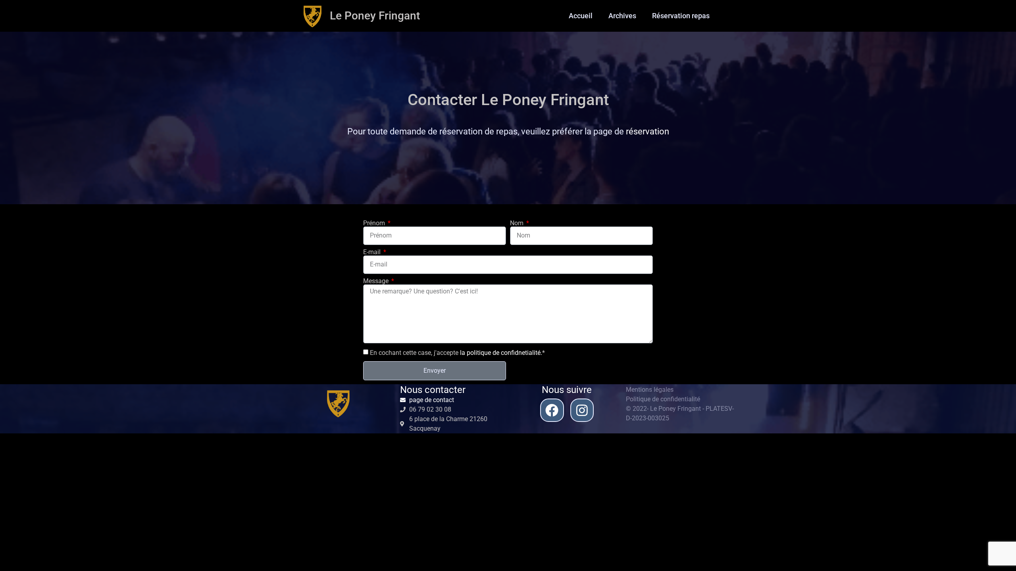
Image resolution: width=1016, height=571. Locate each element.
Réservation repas (681, 15)
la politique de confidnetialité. (501, 352)
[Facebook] (552, 410)
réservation (647, 131)
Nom (517, 223)
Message (376, 281)
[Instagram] (582, 410)
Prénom (375, 223)
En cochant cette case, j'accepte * (457, 352)
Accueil (581, 15)
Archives (622, 15)
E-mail (372, 252)
